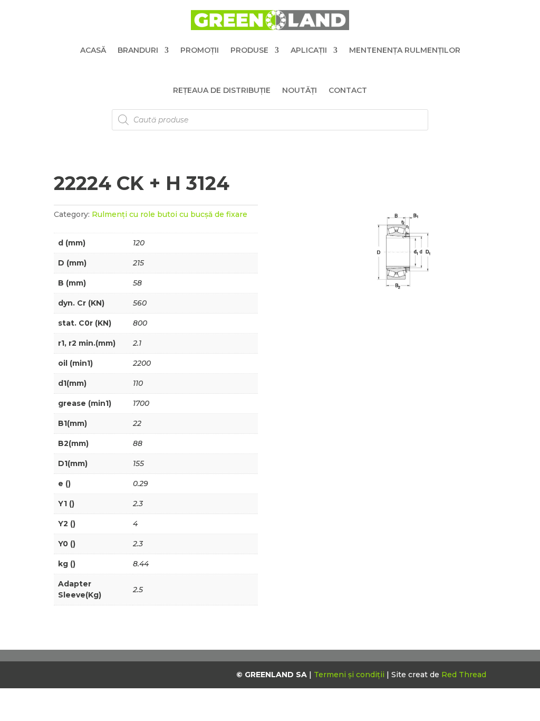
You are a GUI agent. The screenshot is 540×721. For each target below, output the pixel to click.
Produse (249, 50)
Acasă (93, 50)
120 (138, 243)
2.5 (138, 589)
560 (140, 303)
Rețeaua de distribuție (222, 90)
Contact (348, 90)
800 (140, 323)
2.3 (138, 503)
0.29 (140, 483)
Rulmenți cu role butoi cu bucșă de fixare (169, 214)
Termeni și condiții (350, 674)
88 (137, 443)
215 (138, 263)
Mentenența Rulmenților (404, 50)
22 (137, 423)
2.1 (137, 343)
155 (138, 463)
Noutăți (299, 90)
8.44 (141, 563)
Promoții (199, 50)
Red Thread (463, 674)
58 (137, 283)
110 (138, 383)
